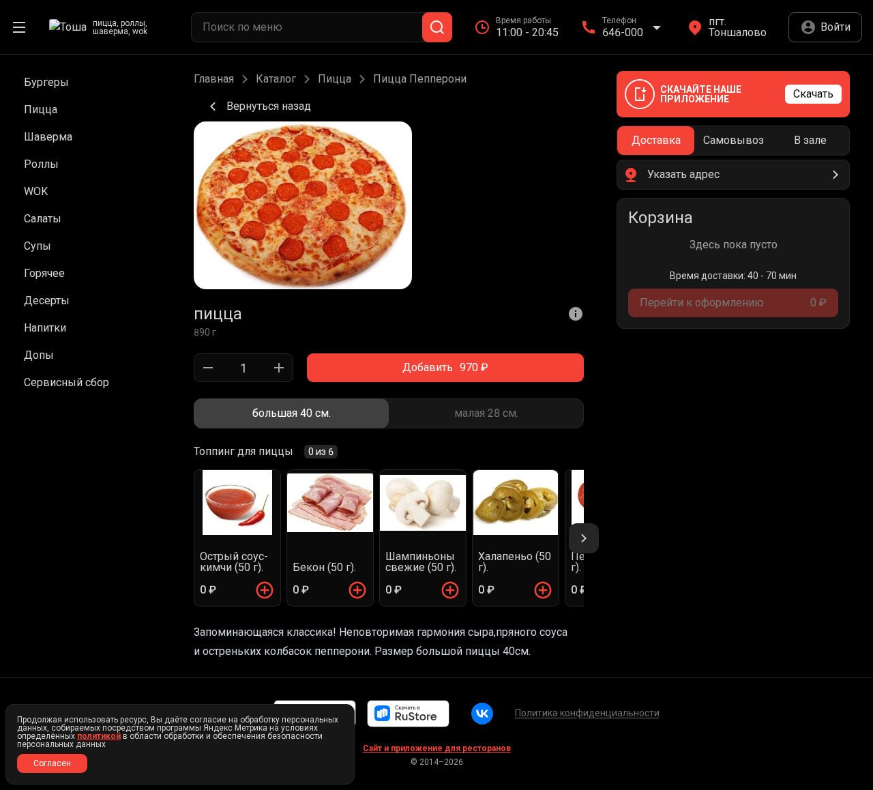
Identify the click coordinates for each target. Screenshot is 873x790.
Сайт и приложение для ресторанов (437, 748)
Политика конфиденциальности (587, 712)
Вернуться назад (268, 106)
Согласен (52, 763)
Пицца (334, 79)
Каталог (276, 79)
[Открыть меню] (19, 27)
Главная (214, 79)
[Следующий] (584, 538)
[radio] (291, 413)
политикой (99, 736)
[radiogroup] (389, 413)
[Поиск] (437, 27)
